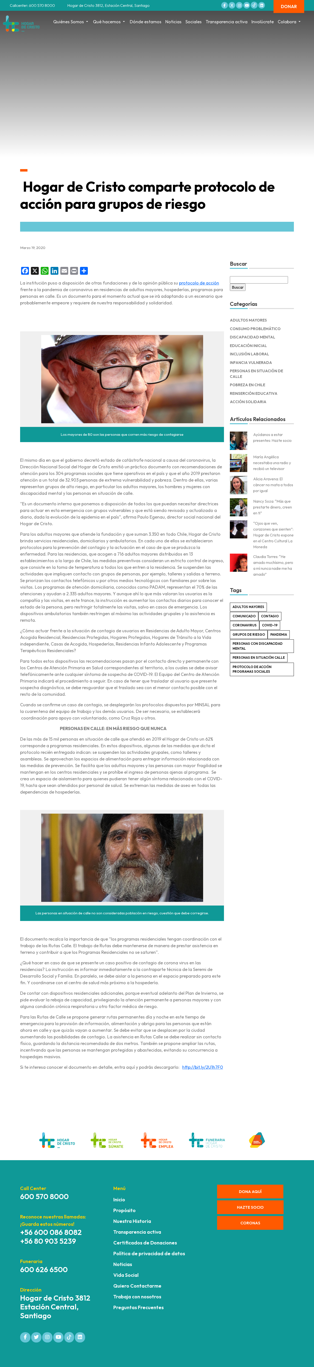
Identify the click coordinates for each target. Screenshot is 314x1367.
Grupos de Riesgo (249, 634)
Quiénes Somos (68, 22)
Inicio (119, 1199)
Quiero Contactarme (137, 1286)
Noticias (173, 22)
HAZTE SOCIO (250, 1207)
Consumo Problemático (255, 328)
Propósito (124, 1210)
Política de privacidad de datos (149, 1253)
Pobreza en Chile (247, 385)
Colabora (287, 22)
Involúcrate (262, 22)
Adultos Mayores (248, 320)
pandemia (278, 634)
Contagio (270, 616)
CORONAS (250, 1222)
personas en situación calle (259, 657)
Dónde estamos (145, 22)
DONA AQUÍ (250, 1191)
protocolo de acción (199, 283)
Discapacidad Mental (252, 337)
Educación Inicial (248, 345)
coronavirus (245, 625)
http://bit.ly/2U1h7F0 (202, 1067)
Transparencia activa (227, 22)
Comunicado (244, 616)
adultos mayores (248, 607)
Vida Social (126, 1275)
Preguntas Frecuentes (138, 1307)
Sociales (193, 22)
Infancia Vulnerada (251, 362)
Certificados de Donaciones (145, 1243)
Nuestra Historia (132, 1221)
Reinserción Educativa (253, 393)
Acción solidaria (248, 401)
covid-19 (269, 625)
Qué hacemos (107, 22)
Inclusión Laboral (249, 354)
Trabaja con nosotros (137, 1296)
